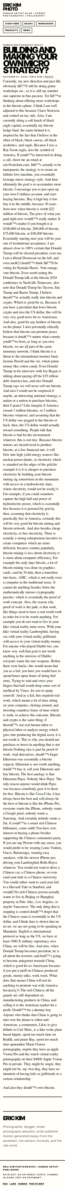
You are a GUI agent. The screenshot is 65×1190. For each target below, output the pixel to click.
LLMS (13, 1183)
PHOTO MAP (36, 1183)
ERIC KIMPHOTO (12, 7)
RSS (5, 1183)
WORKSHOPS (46, 23)
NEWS (26, 30)
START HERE (12, 23)
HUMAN (22, 1183)
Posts (49, 77)
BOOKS (28, 23)
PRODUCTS (11, 30)
